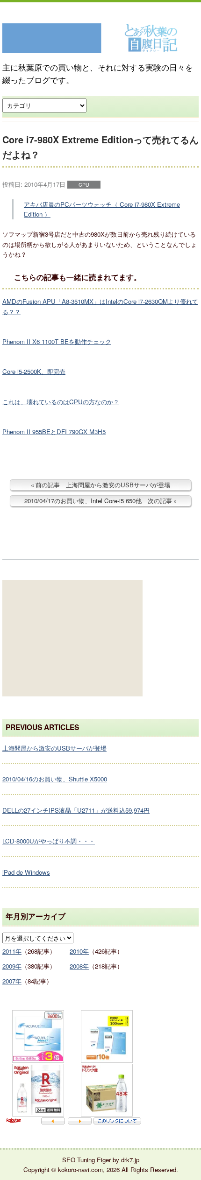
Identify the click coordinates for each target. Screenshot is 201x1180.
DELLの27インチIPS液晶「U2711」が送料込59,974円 (76, 810)
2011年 (12, 951)
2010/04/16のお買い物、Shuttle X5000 (54, 778)
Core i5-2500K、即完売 (33, 371)
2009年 (12, 966)
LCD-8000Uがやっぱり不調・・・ (48, 840)
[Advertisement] (72, 638)
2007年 (12, 980)
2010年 (79, 951)
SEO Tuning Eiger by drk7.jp (100, 1159)
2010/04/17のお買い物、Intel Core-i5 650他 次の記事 (98, 500)
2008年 (79, 966)
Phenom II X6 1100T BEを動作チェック (56, 341)
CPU (84, 184)
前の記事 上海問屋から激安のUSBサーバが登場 (103, 484)
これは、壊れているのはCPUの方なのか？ (60, 401)
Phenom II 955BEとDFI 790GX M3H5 (54, 431)
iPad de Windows (26, 872)
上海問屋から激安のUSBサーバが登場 (54, 748)
